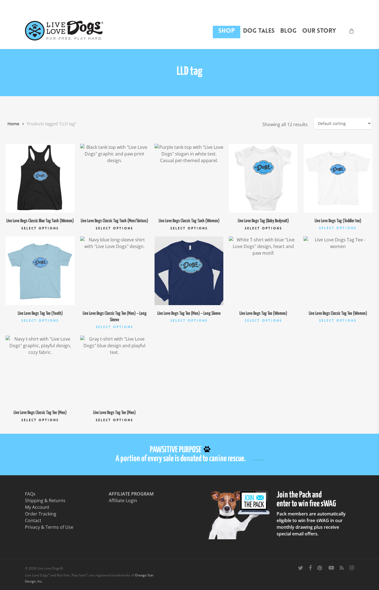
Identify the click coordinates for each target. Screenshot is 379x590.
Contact (33, 520)
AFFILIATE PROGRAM (131, 494)
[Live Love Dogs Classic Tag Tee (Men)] (40, 370)
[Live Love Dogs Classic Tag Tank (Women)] (189, 178)
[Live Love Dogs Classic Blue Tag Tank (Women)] (40, 178)
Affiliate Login (123, 500)
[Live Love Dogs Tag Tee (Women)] (263, 270)
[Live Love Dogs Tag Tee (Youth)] (40, 270)
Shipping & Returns (45, 500)
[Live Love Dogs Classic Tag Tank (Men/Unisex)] (114, 178)
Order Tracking (40, 514)
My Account (37, 507)
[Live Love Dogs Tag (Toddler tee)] (338, 178)
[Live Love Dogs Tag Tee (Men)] (114, 370)
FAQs (30, 494)
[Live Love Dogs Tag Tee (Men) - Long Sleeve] (189, 270)
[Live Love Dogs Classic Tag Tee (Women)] (338, 270)
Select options (40, 228)
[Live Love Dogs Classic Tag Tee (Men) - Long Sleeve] (114, 270)
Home (13, 123)
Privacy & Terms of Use (49, 527)
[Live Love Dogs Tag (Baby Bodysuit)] (263, 178)
